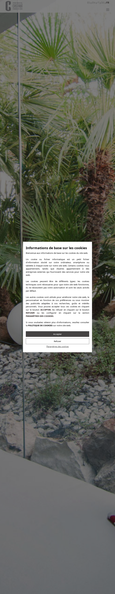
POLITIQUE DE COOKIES (40, 325)
